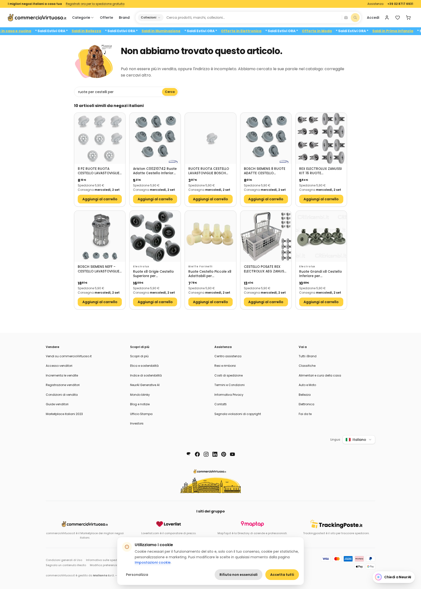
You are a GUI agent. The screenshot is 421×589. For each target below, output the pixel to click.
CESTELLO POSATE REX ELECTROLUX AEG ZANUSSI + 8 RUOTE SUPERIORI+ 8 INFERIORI (265, 269)
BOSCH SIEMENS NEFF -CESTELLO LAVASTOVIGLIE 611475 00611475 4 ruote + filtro (98, 269)
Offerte (106, 17)
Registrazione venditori (63, 385)
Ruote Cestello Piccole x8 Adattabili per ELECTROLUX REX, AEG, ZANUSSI (209, 274)
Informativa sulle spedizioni (105, 560)
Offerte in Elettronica (253, 31)
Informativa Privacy (228, 395)
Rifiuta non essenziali (239, 574)
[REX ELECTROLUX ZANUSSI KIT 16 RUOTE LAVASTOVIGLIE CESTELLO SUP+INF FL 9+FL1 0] (321, 138)
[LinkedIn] (214, 454)
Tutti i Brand (307, 356)
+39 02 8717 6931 (400, 4)
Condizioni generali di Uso (64, 560)
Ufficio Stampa (141, 414)
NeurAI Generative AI (145, 385)
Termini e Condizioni (229, 385)
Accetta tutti (282, 574)
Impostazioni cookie (153, 562)
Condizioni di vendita (62, 395)
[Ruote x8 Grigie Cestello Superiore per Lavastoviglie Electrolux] (155, 236)
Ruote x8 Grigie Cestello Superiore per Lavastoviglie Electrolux (153, 274)
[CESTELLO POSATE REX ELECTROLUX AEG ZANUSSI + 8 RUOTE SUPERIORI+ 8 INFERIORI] (265, 236)
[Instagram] (206, 454)
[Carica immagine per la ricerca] (346, 17)
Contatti (220, 404)
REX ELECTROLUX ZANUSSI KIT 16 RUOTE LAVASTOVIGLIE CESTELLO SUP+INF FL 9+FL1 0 (320, 171)
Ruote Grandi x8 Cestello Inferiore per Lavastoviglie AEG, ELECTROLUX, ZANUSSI (320, 274)
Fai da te (305, 414)
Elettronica (306, 404)
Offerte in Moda (329, 31)
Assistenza (375, 4)
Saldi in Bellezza (98, 31)
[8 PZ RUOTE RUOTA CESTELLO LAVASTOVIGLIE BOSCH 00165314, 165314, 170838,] (99, 138)
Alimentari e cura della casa (320, 375)
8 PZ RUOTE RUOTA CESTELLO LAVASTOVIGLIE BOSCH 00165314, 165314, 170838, (99, 171)
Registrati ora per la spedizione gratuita (95, 4)
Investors (137, 423)
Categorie (81, 17)
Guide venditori (57, 404)
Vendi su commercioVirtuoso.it (69, 356)
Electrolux (141, 266)
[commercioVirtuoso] (37, 17)
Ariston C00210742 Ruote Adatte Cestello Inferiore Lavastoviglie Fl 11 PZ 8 (155, 171)
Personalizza (137, 574)
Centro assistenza (227, 356)
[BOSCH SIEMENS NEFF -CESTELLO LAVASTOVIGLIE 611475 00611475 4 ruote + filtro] (99, 236)
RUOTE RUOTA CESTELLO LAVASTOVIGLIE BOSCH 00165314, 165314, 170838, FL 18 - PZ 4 (209, 171)
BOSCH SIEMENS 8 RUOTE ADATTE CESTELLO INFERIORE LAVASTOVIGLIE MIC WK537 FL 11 (265, 171)
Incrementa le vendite (62, 375)
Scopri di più (139, 356)
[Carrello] (408, 17)
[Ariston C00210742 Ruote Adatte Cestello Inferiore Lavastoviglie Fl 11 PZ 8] (155, 138)
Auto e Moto (307, 385)
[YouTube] (232, 454)
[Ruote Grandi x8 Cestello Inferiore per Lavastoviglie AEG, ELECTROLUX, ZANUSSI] (321, 236)
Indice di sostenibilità (146, 375)
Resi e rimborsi (225, 366)
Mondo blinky (140, 395)
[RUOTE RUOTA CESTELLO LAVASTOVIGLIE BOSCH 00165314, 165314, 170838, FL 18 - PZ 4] (210, 138)
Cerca (170, 92)
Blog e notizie (140, 404)
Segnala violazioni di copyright (237, 414)
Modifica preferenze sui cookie (111, 565)
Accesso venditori (59, 366)
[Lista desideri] (397, 17)
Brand (124, 17)
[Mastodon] (188, 454)
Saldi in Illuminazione (172, 31)
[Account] (387, 17)
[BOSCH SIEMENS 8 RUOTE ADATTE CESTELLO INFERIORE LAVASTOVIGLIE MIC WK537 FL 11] (265, 138)
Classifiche (307, 366)
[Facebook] (197, 454)
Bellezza (305, 395)
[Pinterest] (223, 454)
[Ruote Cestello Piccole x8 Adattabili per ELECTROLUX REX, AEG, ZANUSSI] (210, 236)
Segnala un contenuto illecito (66, 565)
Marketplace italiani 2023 (64, 414)
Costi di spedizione (228, 375)
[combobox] (252, 17)
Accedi (373, 17)
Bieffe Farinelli (200, 266)
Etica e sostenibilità (144, 366)
